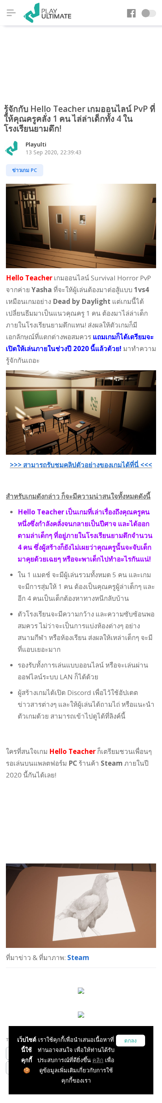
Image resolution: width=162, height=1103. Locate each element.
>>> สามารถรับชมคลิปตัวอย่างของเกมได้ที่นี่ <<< (81, 464)
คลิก (97, 1060)
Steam (78, 957)
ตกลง (130, 1041)
